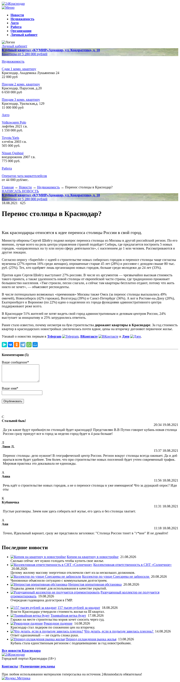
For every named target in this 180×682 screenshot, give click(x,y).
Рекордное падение (58, 623)
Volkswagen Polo (14, 122)
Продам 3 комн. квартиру (21, 99)
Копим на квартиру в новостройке (93, 557)
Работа (7, 168)
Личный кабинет (14, 46)
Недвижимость (13, 61)
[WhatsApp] (29, 344)
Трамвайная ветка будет (68, 615)
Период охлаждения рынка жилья (91, 639)
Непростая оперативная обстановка (95, 584)
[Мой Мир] (35, 344)
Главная (8, 187)
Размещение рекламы (37, 666)
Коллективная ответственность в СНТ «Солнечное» (132, 565)
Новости (25, 187)
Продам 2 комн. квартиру (21, 84)
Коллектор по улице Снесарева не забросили (116, 576)
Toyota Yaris (10, 138)
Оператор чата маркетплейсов (24, 176)
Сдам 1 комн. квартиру (19, 69)
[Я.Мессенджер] (4, 344)
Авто (5, 115)
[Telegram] (22, 344)
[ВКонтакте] (10, 344)
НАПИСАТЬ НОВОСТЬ (20, 191)
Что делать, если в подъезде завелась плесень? (119, 631)
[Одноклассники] (16, 344)
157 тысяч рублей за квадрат (79, 607)
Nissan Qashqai (12, 153)
